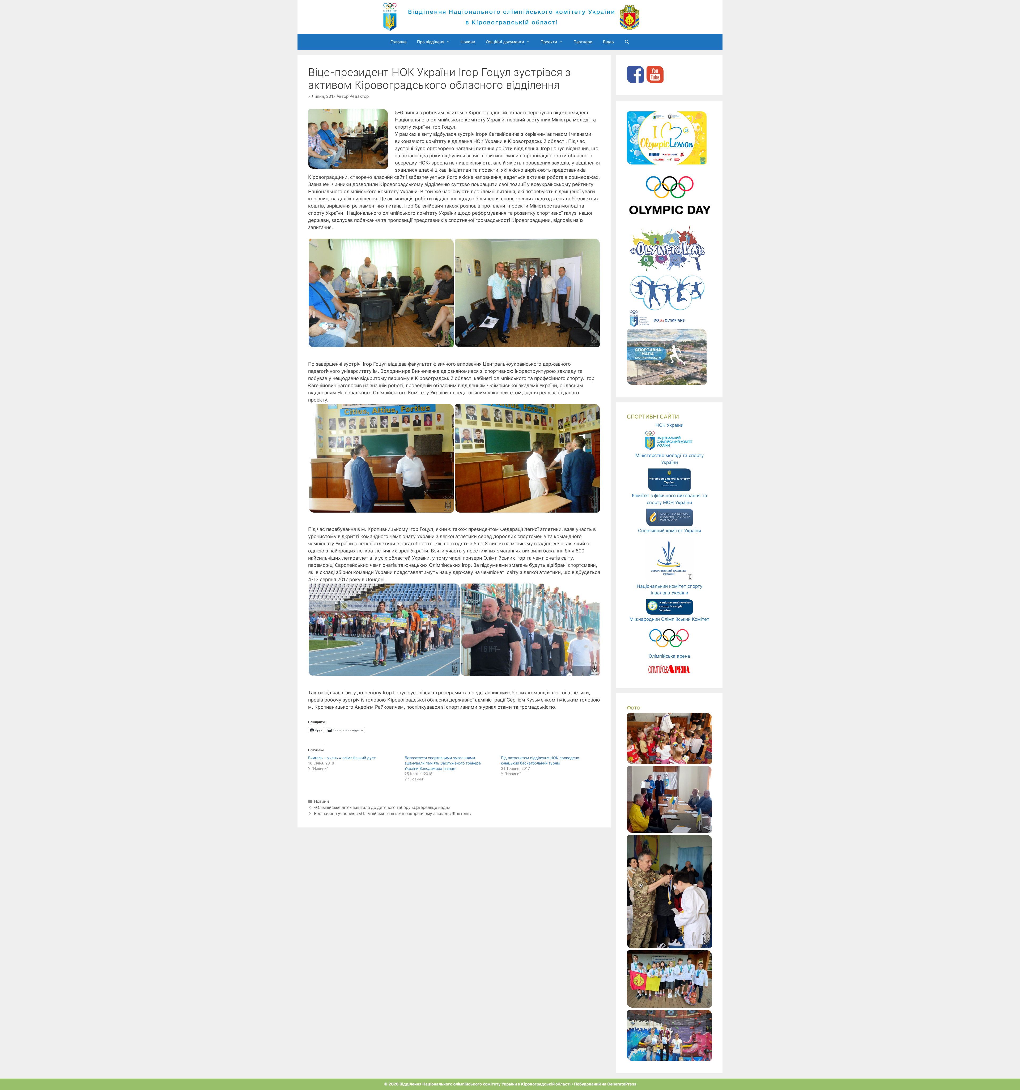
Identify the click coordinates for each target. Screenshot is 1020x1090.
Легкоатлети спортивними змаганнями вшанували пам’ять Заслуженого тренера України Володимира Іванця (443, 763)
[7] (669, 1006)
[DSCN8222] (669, 1059)
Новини (468, 41)
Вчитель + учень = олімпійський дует (342, 757)
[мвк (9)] (669, 831)
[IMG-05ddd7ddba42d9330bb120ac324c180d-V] (669, 946)
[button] (381, 293)
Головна (398, 41)
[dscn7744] (669, 762)
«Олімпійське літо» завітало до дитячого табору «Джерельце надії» (382, 807)
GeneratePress (621, 1084)
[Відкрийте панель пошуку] (627, 42)
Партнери (582, 41)
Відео (608, 41)
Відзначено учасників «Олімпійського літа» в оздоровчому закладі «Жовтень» (392, 813)
